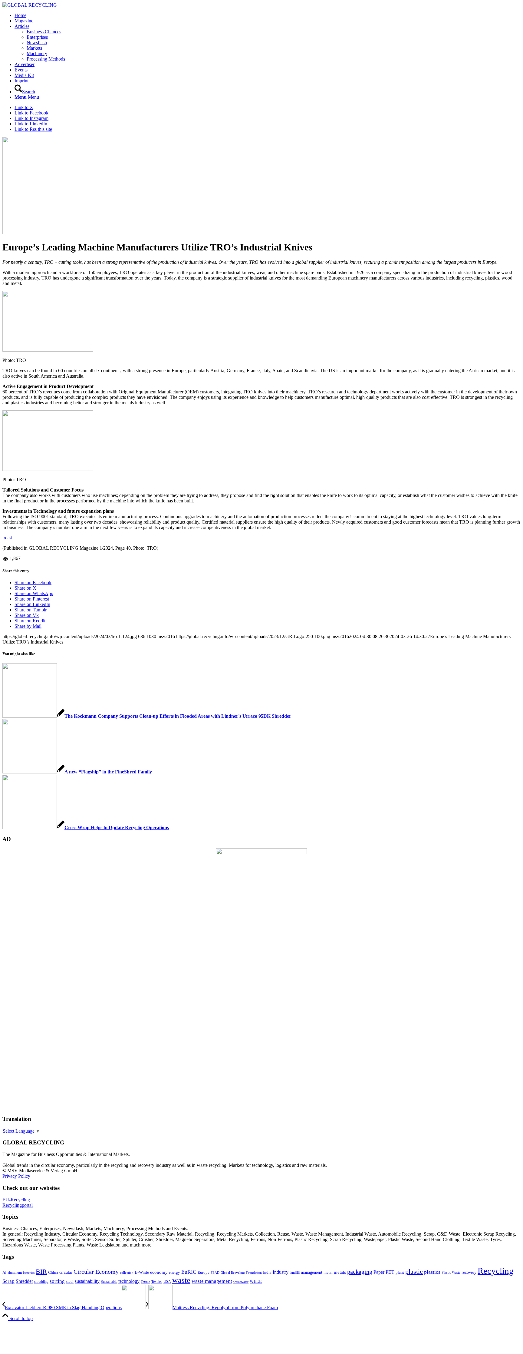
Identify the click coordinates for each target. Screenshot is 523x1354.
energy (174, 1272)
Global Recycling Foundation (241, 1272)
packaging (359, 1271)
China (53, 1272)
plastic (414, 1271)
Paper (378, 1272)
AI (4, 1272)
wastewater (240, 1281)
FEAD (215, 1272)
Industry (280, 1272)
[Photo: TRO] (130, 232)
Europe (203, 1272)
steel (70, 1282)
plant (400, 1272)
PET (390, 1272)
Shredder (24, 1281)
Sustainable (109, 1282)
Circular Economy (96, 1272)
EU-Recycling (16, 1199)
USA (167, 1282)
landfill (295, 1272)
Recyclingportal (17, 1205)
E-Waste (142, 1272)
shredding (41, 1282)
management (311, 1272)
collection (126, 1272)
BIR (41, 1271)
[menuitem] (268, 15)
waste (181, 1280)
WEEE (256, 1281)
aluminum (15, 1272)
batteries (29, 1272)
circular (65, 1272)
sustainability (87, 1281)
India (267, 1272)
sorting (57, 1281)
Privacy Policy (16, 1176)
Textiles (156, 1282)
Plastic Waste (451, 1272)
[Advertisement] (26, 1018)
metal (328, 1272)
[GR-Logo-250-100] (29, 5)
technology (129, 1281)
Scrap (8, 1281)
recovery (469, 1272)
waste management (212, 1281)
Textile (145, 1281)
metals (340, 1272)
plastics (432, 1272)
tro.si (7, 537)
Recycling (496, 1271)
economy (159, 1272)
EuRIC (188, 1272)
